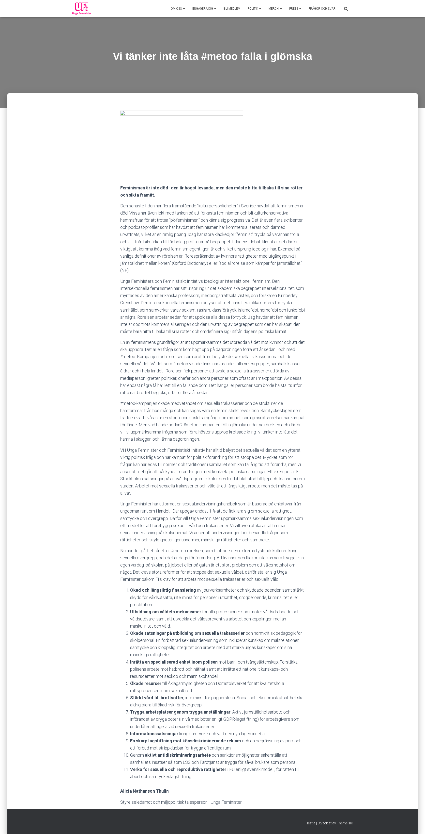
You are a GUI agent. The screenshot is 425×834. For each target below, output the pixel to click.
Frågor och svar (322, 8)
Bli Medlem (232, 8)
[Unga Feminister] (82, 8)
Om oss (176, 8)
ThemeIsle (345, 823)
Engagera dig (203, 8)
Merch (274, 8)
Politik (253, 8)
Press (294, 8)
